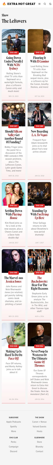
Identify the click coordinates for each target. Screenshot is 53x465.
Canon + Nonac (39, 422)
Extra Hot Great (18, 3)
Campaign (13, 447)
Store (39, 442)
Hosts (39, 431)
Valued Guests (39, 427)
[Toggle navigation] (39, 3)
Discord (13, 452)
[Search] (44, 3)
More (13, 431)
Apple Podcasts (13, 422)
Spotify (13, 427)
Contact (39, 452)
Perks (13, 442)
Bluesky (39, 447)
